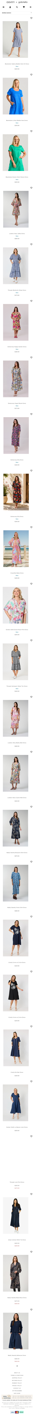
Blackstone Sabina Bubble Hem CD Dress (17, 39)
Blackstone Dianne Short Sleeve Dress (17, 152)
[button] (3, 7)
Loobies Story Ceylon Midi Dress (17, 773)
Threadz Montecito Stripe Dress (17, 265)
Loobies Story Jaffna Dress (17, 209)
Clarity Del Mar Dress (17, 1047)
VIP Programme (17, 1390)
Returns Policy (17, 1380)
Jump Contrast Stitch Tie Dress (17, 1215)
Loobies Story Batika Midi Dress (17, 718)
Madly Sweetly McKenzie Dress (17, 1331)
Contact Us (17, 1388)
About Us (17, 1372)
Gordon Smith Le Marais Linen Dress (17, 1102)
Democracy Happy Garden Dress (17, 322)
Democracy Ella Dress (17, 435)
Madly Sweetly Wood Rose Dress (17, 1273)
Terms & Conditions (17, 1375)
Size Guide (17, 1393)
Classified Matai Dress (17, 548)
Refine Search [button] (6, 13)
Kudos (23, 1408)
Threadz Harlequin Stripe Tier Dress (17, 661)
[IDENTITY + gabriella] (17, 2)
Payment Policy (17, 1383)
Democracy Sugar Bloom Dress (17, 378)
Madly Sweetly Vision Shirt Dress (17, 883)
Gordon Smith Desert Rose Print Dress (17, 605)
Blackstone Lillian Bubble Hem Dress (17, 96)
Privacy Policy (17, 1385)
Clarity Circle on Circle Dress (17, 938)
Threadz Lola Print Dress (17, 1157)
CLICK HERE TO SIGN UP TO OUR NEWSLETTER (17, 1400)
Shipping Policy (17, 1377)
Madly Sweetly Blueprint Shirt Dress (17, 828)
